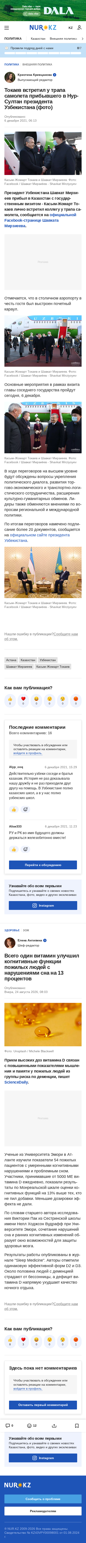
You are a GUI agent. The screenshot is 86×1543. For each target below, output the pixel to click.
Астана (11, 660)
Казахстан (38, 38)
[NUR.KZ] (43, 27)
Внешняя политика (63, 38)
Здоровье (12, 930)
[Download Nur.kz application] (43, 10)
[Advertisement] (43, 261)
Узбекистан (48, 660)
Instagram (46, 905)
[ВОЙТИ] (79, 27)
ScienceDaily (16, 1082)
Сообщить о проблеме (43, 1499)
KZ (71, 28)
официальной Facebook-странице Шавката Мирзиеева (40, 220)
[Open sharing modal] (54, 1426)
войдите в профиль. (27, 753)
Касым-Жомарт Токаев (52, 666)
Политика (13, 38)
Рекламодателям (43, 1511)
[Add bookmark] (77, 1426)
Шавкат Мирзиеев (19, 666)
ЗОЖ (26, 930)
